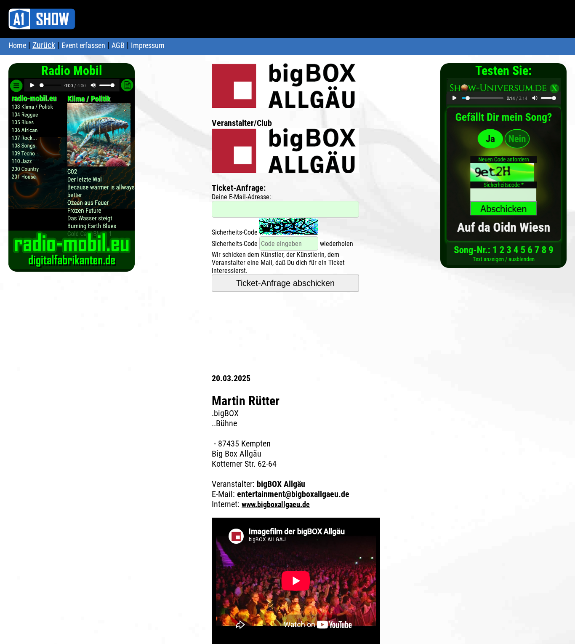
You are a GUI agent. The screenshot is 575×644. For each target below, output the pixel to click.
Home (17, 45)
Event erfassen (83, 45)
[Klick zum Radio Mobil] (71, 264)
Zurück (43, 45)
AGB (118, 45)
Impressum (148, 45)
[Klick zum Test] (504, 260)
